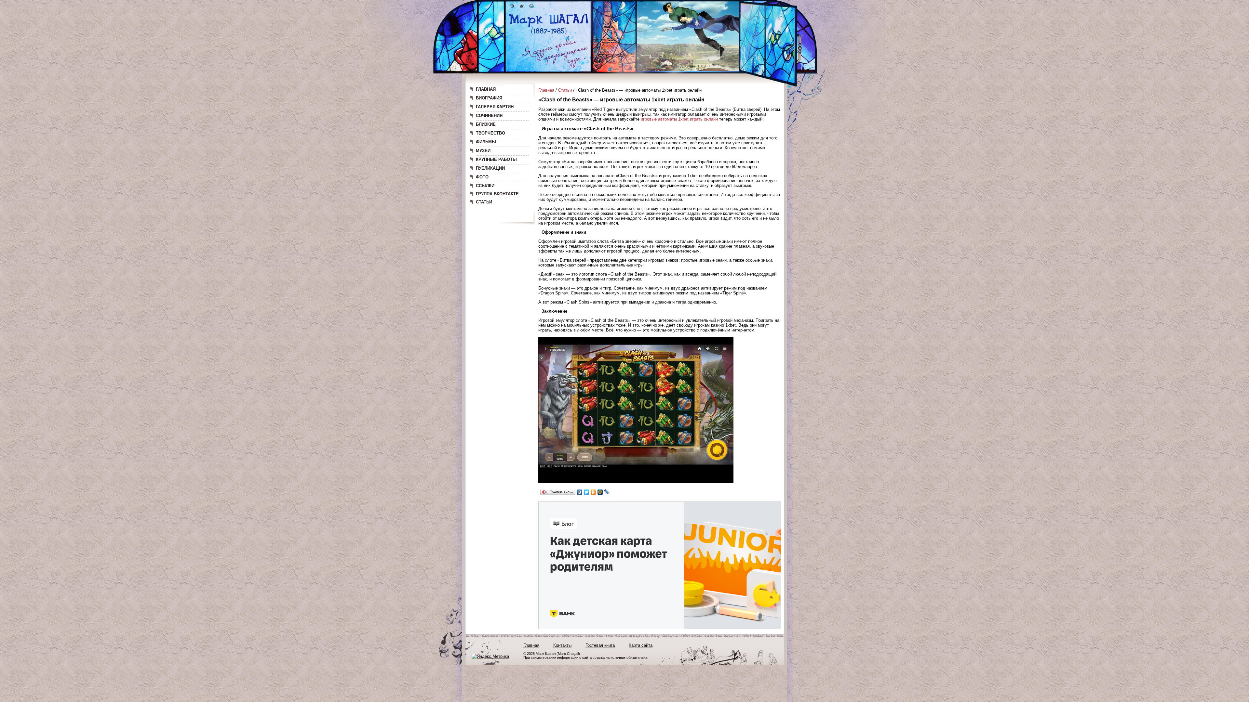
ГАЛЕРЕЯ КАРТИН (495, 106)
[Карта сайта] (521, 7)
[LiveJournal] (607, 492)
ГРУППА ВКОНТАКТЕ (497, 193)
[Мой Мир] (600, 492)
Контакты (562, 645)
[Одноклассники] (593, 492)
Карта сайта (640, 645)
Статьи (565, 90)
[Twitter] (586, 492)
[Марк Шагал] (549, 34)
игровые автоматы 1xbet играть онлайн (679, 119)
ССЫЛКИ (485, 185)
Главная (546, 90)
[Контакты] (531, 7)
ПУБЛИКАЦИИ (490, 168)
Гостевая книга (600, 645)
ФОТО (482, 177)
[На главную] (512, 7)
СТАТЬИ (484, 202)
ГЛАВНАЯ (486, 89)
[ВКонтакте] (579, 492)
